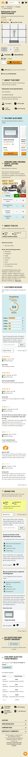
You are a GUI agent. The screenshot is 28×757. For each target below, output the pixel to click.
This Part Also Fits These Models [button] (13, 657)
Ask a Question (14, 644)
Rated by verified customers (10, 236)
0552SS (17, 700)
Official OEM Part (18, 54)
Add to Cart (16, 62)
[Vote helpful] (14, 564)
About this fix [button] (11, 225)
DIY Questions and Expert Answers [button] (13, 638)
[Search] (19, 2)
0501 (16, 684)
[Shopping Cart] (26, 3)
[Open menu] (6, 2)
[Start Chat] (25, 754)
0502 (16, 690)
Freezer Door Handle (8, 139)
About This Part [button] (12, 80)
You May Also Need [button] (13, 118)
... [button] (17, 281)
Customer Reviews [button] (13, 287)
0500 (16, 679)
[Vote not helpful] (17, 564)
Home (2, 6)
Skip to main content (14, 32)
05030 (17, 695)
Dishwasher (10, 6)
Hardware (17, 6)
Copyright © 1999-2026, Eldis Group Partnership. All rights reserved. (14, 744)
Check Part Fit (7, 667)
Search (21, 345)
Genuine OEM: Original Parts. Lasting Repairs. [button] (15, 163)
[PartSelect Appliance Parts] (3, 2)
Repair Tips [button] (9, 491)
